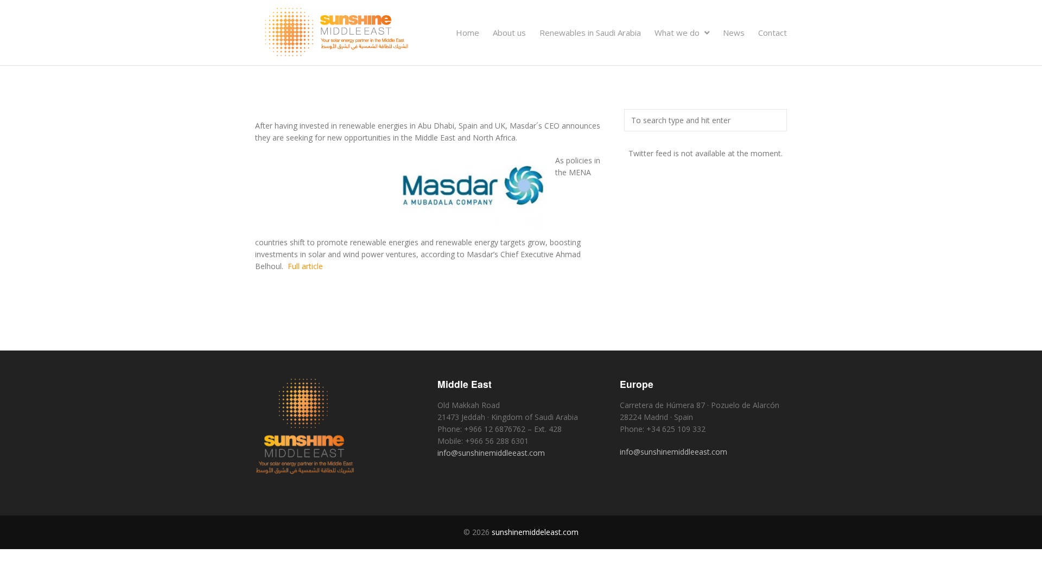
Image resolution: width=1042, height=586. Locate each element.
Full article (305, 266)
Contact (772, 32)
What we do (678, 32)
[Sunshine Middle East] (336, 53)
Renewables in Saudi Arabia (590, 32)
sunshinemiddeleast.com (535, 532)
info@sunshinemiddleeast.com (491, 453)
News (734, 32)
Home (467, 32)
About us (509, 32)
